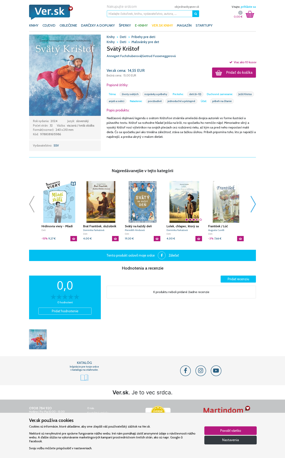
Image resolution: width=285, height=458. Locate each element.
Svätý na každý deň (138, 226)
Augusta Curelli (216, 230)
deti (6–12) (195, 94)
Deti (43, 230)
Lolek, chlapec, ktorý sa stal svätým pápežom (183, 226)
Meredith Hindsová (135, 230)
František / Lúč (218, 226)
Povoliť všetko (230, 431)
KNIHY (33, 25)
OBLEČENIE (68, 25)
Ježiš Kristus (245, 94)
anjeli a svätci (116, 101)
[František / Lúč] (226, 202)
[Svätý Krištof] (38, 339)
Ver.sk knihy (162, 25)
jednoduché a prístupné (181, 101)
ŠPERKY (125, 25)
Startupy (204, 25)
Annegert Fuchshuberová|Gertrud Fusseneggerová (141, 56)
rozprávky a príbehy (155, 94)
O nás (90, 408)
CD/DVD (48, 25)
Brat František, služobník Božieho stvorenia (99, 226)
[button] (65, 75)
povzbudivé (155, 101)
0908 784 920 (40, 408)
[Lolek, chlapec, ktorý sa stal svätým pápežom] (184, 202)
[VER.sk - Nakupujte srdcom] (55, 12)
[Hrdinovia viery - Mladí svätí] (59, 202)
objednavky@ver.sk (186, 7)
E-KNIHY (141, 25)
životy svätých (130, 94)
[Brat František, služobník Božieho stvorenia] (101, 202)
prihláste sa (248, 7)
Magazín (184, 25)
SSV (56, 145)
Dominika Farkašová (93, 230)
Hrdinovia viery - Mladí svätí (57, 226)
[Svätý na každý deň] (142, 202)
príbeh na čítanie (222, 101)
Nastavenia (230, 440)
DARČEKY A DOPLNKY (98, 25)
